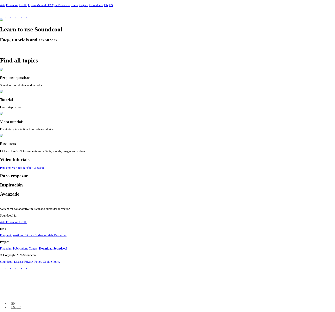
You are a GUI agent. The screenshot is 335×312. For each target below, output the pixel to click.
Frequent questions (12, 235)
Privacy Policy (33, 261)
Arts (2, 5)
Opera (32, 5)
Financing (6, 248)
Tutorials (29, 235)
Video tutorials (44, 235)
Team (74, 5)
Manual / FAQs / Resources (53, 5)
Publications (21, 248)
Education (12, 5)
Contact (34, 248)
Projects (83, 5)
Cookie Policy (51, 261)
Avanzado (37, 167)
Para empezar (8, 167)
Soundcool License (12, 261)
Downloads (96, 5)
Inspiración (24, 167)
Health (23, 5)
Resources (60, 235)
